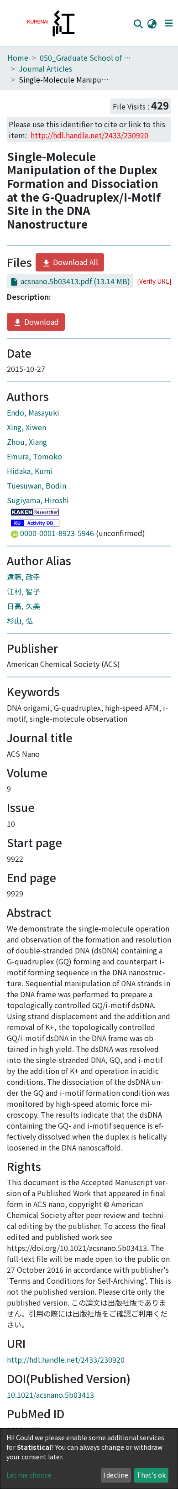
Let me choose (29, 1474)
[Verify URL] (154, 281)
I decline (115, 1474)
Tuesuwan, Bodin (36, 485)
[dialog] (89, 1458)
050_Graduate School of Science (85, 57)
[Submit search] (138, 24)
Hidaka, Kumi (30, 470)
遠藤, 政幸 (23, 576)
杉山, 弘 (20, 620)
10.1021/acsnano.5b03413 (50, 1394)
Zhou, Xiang (27, 441)
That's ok (151, 1474)
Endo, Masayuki (33, 412)
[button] (151, 23)
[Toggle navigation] (168, 23)
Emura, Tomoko (34, 456)
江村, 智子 (23, 591)
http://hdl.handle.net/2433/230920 (66, 1359)
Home (17, 57)
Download (40, 321)
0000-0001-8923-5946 (57, 532)
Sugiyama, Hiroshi (38, 500)
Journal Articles (45, 68)
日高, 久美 (23, 605)
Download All (74, 261)
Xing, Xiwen (26, 427)
